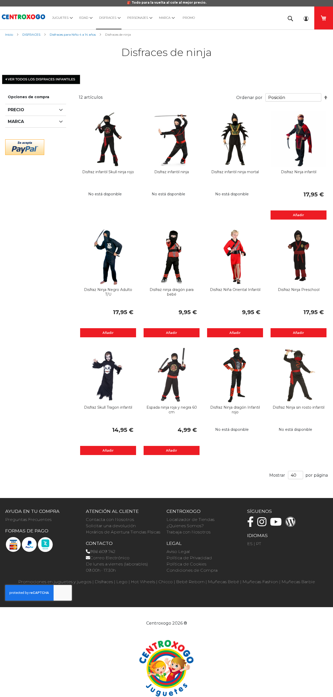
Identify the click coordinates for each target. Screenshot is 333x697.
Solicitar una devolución (111, 525)
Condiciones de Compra (191, 570)
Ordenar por (249, 97)
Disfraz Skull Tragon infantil (108, 407)
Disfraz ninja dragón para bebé (172, 292)
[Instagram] (263, 524)
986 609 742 (102, 551)
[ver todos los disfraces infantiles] (41, 79)
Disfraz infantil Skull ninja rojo (108, 172)
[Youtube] (277, 524)
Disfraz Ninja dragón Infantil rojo (235, 409)
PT (258, 543)
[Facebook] (251, 524)
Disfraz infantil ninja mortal (235, 172)
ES (250, 543)
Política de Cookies (186, 564)
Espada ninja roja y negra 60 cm (171, 409)
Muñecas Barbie (298, 581)
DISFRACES (31, 34)
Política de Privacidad (189, 557)
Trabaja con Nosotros (188, 532)
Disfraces (104, 581)
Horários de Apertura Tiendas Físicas (123, 532)
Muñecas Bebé (223, 581)
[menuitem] (61, 18)
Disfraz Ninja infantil (298, 172)
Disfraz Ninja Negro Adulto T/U (108, 292)
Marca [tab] (16, 121)
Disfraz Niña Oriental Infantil (235, 289)
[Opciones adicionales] (24, 146)
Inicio (9, 34)
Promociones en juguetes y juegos (54, 581)
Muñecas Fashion (260, 581)
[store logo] (23, 16)
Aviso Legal (178, 551)
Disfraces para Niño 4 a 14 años (73, 34)
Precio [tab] (16, 109)
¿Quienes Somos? (185, 525)
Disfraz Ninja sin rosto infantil (298, 407)
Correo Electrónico (110, 557)
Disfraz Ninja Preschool (298, 289)
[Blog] (291, 524)
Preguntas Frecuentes (28, 519)
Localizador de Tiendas (190, 519)
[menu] (164, 18)
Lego (121, 581)
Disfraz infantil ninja (171, 172)
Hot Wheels (143, 581)
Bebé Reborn (190, 581)
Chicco (165, 581)
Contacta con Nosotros (110, 519)
